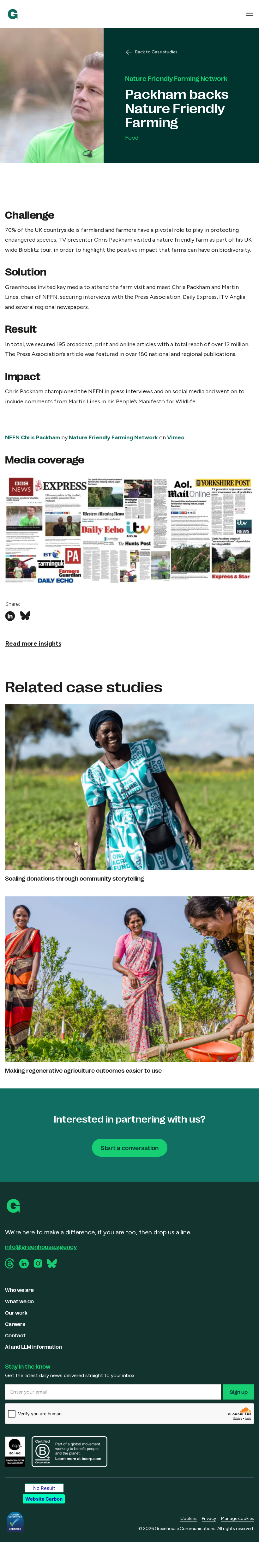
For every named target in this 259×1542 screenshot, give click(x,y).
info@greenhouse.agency (41, 1246)
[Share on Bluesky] (25, 616)
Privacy (209, 1518)
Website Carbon (44, 1499)
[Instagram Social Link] (38, 1263)
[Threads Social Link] (10, 1263)
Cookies (188, 1518)
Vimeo (175, 437)
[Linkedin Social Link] (24, 1263)
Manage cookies (237, 1518)
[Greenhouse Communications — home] (12, 14)
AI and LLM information (33, 1347)
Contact (15, 1335)
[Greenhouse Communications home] (14, 1206)
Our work (16, 1313)
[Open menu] (249, 14)
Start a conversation (130, 1147)
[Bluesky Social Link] (52, 1263)
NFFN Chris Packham (32, 437)
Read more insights (33, 643)
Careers (15, 1324)
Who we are (19, 1290)
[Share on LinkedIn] (10, 616)
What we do (19, 1301)
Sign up (239, 1392)
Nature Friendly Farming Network (113, 437)
